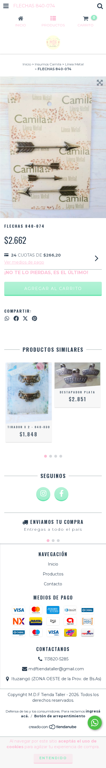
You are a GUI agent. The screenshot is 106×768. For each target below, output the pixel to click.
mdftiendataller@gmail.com (56, 668)
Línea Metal (74, 64)
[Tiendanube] (53, 728)
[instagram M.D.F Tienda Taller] (43, 494)
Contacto (53, 583)
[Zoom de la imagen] (100, 83)
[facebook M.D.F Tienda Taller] (61, 494)
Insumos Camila (48, 64)
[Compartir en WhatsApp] (7, 318)
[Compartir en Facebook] (16, 318)
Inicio (27, 64)
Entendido (53, 758)
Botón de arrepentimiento (59, 716)
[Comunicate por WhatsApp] (95, 723)
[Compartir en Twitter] (25, 318)
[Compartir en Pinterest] (34, 318)
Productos (53, 574)
